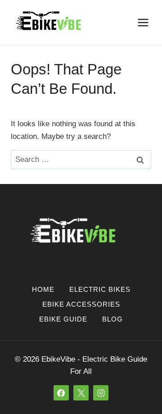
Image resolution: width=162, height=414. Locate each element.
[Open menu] (143, 22)
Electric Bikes (99, 289)
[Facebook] (61, 392)
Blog (112, 319)
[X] (81, 392)
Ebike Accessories (81, 304)
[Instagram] (100, 392)
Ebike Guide (63, 319)
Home (43, 289)
